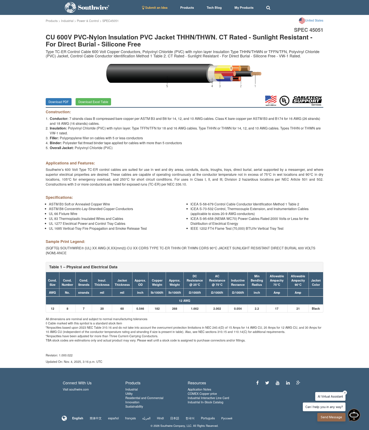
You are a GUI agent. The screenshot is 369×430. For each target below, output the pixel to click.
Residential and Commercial (144, 398)
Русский (226, 418)
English (77, 418)
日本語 (174, 418)
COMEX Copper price (202, 393)
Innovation (132, 402)
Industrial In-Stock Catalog (205, 402)
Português (208, 418)
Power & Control (88, 21)
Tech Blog (214, 7)
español (113, 418)
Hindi (160, 418)
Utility (129, 393)
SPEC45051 (110, 21)
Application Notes (199, 389)
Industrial (67, 21)
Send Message (331, 417)
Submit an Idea (155, 7)
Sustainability (134, 406)
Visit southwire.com (76, 389)
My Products (243, 7)
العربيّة (146, 418)
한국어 (190, 418)
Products (52, 21)
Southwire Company (172, 426)
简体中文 (96, 418)
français (130, 418)
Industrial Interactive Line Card (208, 398)
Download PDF (58, 102)
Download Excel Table (93, 102)
